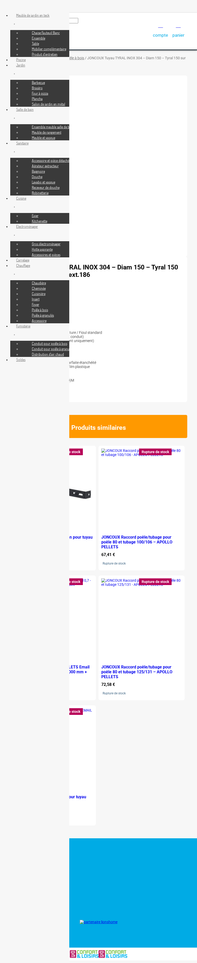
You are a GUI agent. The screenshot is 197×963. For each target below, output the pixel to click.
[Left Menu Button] (5, 6)
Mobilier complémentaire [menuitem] (49, 49)
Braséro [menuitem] (37, 88)
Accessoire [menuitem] (39, 320)
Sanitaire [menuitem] (22, 143)
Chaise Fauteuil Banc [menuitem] (46, 33)
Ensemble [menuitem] (38, 38)
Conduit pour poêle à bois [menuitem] (49, 343)
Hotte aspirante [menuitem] (42, 249)
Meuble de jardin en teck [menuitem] (33, 15)
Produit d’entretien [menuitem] (44, 54)
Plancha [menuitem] (37, 98)
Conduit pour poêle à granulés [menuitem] (52, 349)
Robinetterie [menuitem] (40, 193)
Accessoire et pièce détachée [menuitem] (51, 160)
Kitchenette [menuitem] (39, 221)
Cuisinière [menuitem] (38, 293)
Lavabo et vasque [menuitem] (43, 182)
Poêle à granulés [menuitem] (43, 315)
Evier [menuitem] (35, 215)
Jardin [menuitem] (20, 65)
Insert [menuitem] (36, 299)
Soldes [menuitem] (20, 359)
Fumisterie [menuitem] (23, 326)
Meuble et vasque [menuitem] (43, 137)
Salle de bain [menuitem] (25, 109)
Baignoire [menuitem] (38, 171)
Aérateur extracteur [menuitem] (45, 166)
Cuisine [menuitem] (21, 198)
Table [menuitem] (35, 43)
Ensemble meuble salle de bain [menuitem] (53, 127)
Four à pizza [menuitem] (40, 93)
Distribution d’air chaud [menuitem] (48, 354)
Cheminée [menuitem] (39, 288)
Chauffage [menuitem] (23, 265)
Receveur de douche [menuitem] (46, 187)
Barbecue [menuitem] (38, 82)
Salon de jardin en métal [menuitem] (48, 104)
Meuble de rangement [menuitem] (46, 132)
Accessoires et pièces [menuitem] (46, 254)
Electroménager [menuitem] (27, 226)
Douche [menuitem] (37, 176)
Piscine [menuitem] (21, 59)
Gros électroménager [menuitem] (46, 244)
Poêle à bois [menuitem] (40, 310)
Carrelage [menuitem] (22, 260)
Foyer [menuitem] (35, 304)
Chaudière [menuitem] (39, 283)
